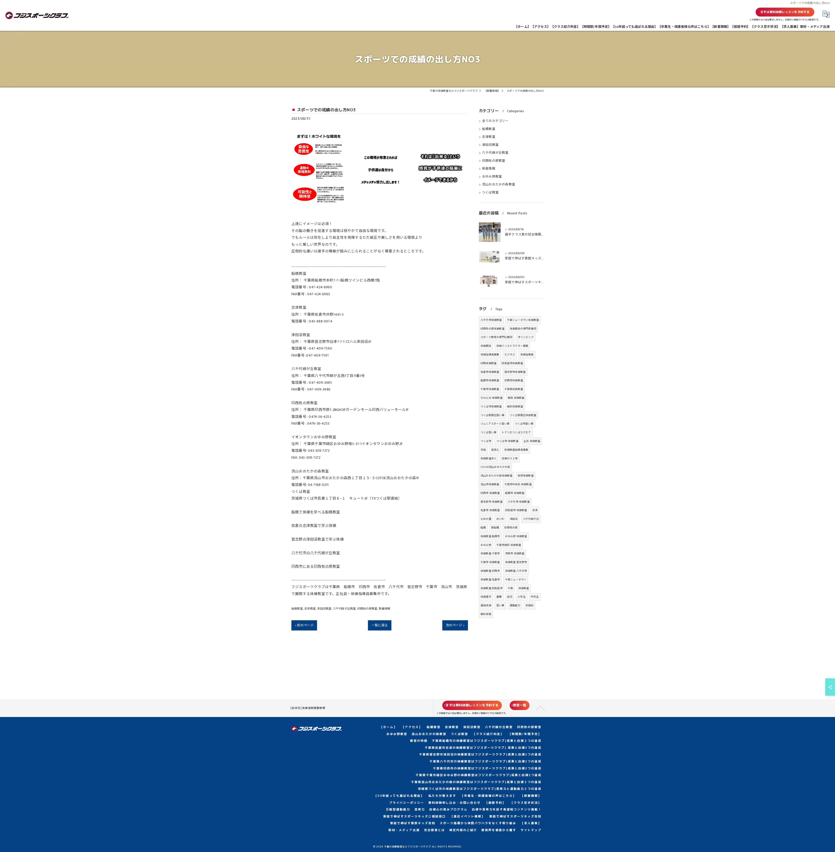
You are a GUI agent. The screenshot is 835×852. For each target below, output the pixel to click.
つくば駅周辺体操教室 (523, 415)
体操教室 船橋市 (490, 536)
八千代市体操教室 (491, 320)
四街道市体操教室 (512, 363)
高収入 (495, 450)
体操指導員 (527, 354)
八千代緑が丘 (531, 519)
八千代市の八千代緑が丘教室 (315, 553)
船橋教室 (297, 608)
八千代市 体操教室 (519, 502)
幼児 (509, 597)
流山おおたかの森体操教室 (496, 476)
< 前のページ (304, 625)
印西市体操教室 (513, 380)
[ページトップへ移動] (540, 708)
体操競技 (486, 346)
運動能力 (515, 605)
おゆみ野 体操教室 (516, 536)
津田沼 (514, 519)
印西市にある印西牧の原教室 (315, 567)
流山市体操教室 (490, 484)
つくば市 (486, 441)
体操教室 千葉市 (490, 553)
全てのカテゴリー (495, 121)
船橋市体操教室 (490, 380)
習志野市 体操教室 (492, 502)
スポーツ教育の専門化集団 (496, 337)
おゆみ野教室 (492, 176)
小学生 (522, 597)
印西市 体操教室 (490, 493)
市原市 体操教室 (514, 553)
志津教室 (310, 608)
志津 (535, 510)
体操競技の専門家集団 (523, 329)
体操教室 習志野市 (516, 562)
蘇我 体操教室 (516, 398)
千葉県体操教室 (513, 389)
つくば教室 (490, 192)
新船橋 (495, 527)
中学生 (535, 597)
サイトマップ (531, 830)
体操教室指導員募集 (516, 450)
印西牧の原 (511, 527)
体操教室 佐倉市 (490, 579)
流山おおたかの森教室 (498, 184)
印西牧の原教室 (367, 608)
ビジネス (509, 354)
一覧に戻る (379, 625)
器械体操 (486, 605)
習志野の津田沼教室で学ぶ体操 (317, 539)
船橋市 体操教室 (514, 493)
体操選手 (486, 597)
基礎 (499, 597)
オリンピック (526, 337)
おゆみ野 (486, 545)
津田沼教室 (324, 608)
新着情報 (384, 608)
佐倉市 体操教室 (490, 510)
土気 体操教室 (532, 441)
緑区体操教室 (515, 406)
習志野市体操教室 (515, 372)
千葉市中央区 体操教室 (518, 484)
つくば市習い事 (524, 424)
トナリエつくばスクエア (516, 432)
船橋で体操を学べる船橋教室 (315, 512)
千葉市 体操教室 (490, 562)
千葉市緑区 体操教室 (508, 545)
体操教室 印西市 (490, 571)
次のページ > (455, 625)
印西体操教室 (488, 363)
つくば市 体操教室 (507, 441)
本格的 (530, 605)
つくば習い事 (488, 432)
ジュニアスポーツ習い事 (495, 424)
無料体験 (486, 614)
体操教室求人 (488, 458)
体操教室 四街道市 (492, 588)
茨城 (483, 450)
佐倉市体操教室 (490, 372)
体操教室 (523, 588)
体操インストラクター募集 (512, 346)
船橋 (483, 527)
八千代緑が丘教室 (344, 608)
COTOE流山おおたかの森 (495, 467)
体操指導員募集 (490, 354)
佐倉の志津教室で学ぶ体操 (313, 526)
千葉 (510, 588)
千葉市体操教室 (490, 389)
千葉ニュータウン (515, 579)
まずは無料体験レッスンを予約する (785, 12)
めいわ (500, 519)
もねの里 (486, 519)
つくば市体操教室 (491, 406)
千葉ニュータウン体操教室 (523, 320)
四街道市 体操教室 (516, 510)
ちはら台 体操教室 (492, 398)
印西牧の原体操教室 (492, 329)
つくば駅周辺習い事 (492, 415)
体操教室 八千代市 (516, 571)
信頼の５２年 (510, 458)
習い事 (500, 605)
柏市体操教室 (526, 476)
